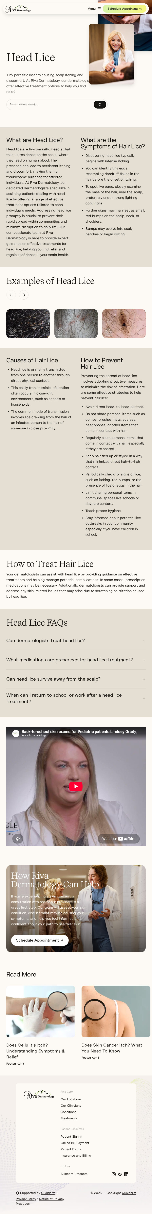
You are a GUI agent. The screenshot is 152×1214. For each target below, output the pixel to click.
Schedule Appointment (124, 9)
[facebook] (120, 1174)
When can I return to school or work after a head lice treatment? (64, 698)
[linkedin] (126, 1174)
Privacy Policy (26, 1199)
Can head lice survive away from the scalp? (53, 679)
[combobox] (50, 104)
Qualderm (48, 1193)
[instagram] (114, 1174)
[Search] (100, 105)
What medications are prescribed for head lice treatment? (69, 660)
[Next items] (23, 295)
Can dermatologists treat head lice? (45, 641)
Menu (91, 9)
